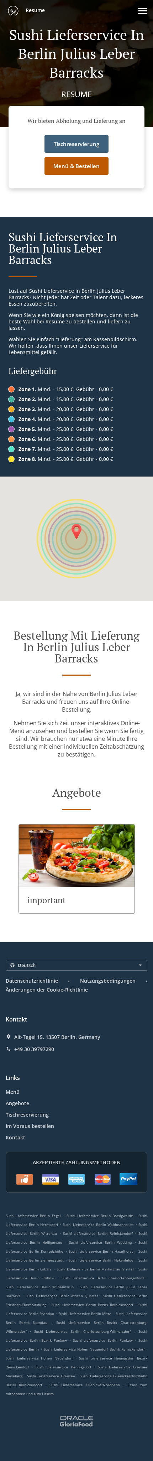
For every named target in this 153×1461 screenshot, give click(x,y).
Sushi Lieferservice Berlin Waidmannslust (98, 1224)
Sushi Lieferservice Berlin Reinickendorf (98, 1233)
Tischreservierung (27, 1114)
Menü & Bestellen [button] (76, 166)
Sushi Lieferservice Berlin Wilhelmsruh (40, 1286)
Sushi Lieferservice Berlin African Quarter (62, 1295)
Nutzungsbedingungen (108, 980)
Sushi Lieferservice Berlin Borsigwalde (100, 1215)
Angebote (17, 1103)
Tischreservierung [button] (76, 143)
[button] (142, 11)
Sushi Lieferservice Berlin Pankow (103, 1340)
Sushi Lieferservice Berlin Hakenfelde (101, 1260)
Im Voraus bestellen (30, 1126)
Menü (13, 1091)
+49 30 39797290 (34, 1049)
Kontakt (15, 1137)
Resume (34, 10)
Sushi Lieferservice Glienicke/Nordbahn (84, 1384)
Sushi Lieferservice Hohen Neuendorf (39, 1358)
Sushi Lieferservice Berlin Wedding (100, 1242)
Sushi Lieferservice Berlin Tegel (33, 1215)
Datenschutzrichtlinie (32, 980)
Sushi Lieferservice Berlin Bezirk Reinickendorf (92, 1304)
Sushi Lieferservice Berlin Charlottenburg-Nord (103, 1277)
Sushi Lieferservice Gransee (51, 1375)
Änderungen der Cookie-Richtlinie (47, 989)
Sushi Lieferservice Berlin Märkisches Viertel (95, 1269)
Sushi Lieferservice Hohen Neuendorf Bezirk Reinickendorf (94, 1349)
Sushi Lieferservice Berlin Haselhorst (101, 1251)
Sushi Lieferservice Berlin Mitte (85, 1313)
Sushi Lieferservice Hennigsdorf (63, 1366)
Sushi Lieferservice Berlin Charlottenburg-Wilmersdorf (82, 1331)
